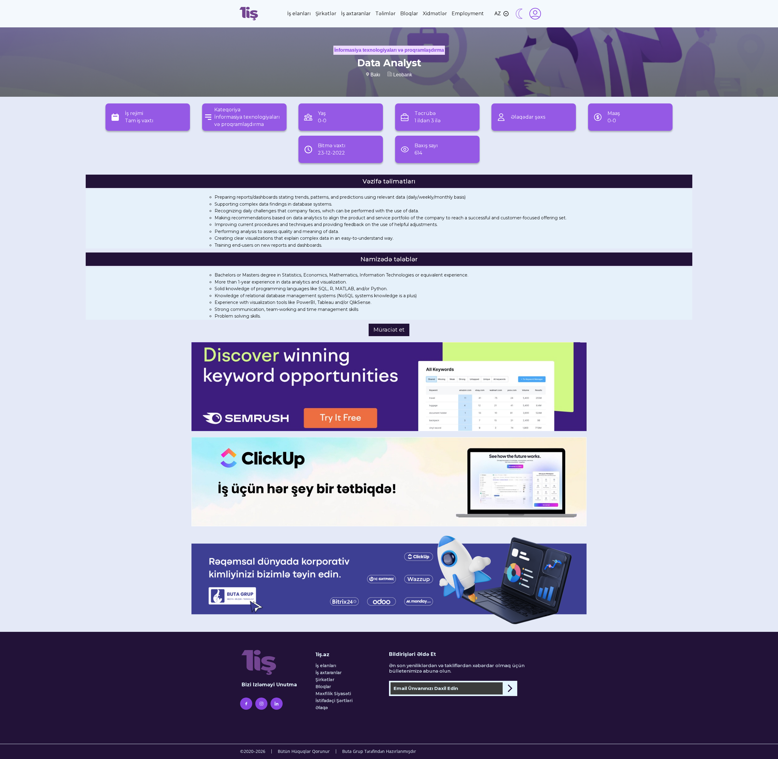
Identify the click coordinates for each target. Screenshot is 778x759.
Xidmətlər (435, 13)
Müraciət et (389, 329)
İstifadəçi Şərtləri (334, 700)
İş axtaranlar (356, 13)
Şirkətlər (325, 13)
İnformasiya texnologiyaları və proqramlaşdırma (389, 50)
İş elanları (299, 13)
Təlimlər (385, 13)
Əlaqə (321, 707)
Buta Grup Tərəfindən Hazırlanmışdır (379, 751)
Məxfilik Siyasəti (333, 693)
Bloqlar (409, 13)
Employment (468, 13)
